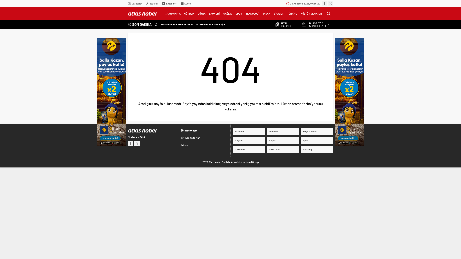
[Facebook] (324, 3)
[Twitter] (330, 3)
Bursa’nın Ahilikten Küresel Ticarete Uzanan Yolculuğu (193, 24)
